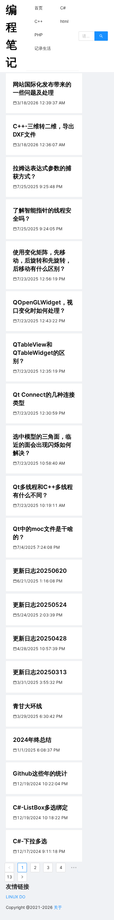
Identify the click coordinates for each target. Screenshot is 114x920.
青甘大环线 (27, 706)
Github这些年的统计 (40, 773)
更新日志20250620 (40, 570)
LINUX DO (15, 896)
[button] (39, 8)
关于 (58, 907)
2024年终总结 (32, 739)
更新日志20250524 (40, 604)
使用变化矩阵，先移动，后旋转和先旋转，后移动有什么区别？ (42, 260)
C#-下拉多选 (30, 841)
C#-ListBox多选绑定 (40, 807)
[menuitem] (39, 8)
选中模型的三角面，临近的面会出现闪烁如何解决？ (42, 444)
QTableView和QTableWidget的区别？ (39, 352)
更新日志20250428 (40, 638)
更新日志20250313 (40, 672)
